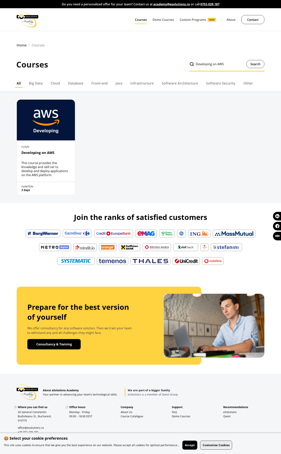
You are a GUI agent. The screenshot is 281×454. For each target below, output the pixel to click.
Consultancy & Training (54, 344)
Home (22, 45)
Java (119, 83)
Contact (252, 20)
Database (75, 83)
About (231, 20)
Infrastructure (142, 83)
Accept (190, 445)
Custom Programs (193, 20)
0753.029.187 (209, 4)
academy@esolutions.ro (171, 4)
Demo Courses (163, 20)
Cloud (55, 83)
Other (248, 83)
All (19, 83)
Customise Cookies (216, 445)
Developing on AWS (37, 152)
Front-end (99, 83)
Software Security (220, 83)
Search (255, 64)
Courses (141, 20)
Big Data (36, 83)
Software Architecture (180, 83)
